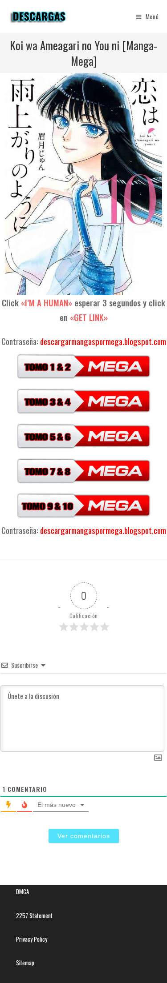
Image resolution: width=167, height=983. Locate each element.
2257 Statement (34, 915)
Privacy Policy (31, 939)
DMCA (22, 891)
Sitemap (25, 962)
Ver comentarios (83, 835)
